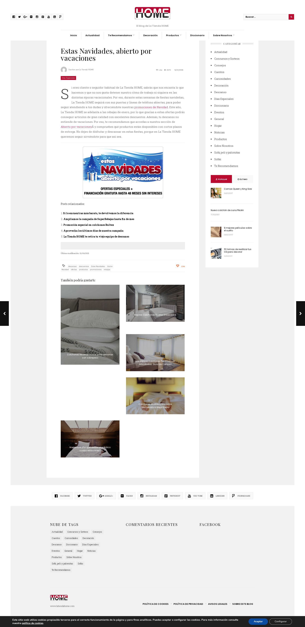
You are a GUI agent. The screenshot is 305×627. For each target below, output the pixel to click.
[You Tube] (49, 17)
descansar (72, 266)
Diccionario (197, 35)
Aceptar (258, 621)
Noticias (219, 132)
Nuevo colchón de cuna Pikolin (227, 210)
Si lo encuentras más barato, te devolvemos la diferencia (98, 213)
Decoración (150, 35)
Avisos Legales (217, 604)
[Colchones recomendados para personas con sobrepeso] (90, 325)
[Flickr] (31, 17)
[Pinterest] (43, 17)
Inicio (73, 35)
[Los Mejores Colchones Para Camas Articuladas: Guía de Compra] (155, 352)
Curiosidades (222, 78)
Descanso (220, 92)
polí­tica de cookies (32, 623)
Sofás (217, 159)
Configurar (281, 621)
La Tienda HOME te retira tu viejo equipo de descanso (96, 236)
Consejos (220, 65)
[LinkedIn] (54, 17)
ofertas (74, 269)
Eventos (219, 112)
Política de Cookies (156, 604)
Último (243, 179)
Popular (222, 179)
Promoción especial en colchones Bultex (88, 225)
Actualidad (92, 35)
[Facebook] (14, 17)
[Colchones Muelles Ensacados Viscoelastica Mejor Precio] (155, 395)
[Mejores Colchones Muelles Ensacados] (155, 303)
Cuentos (219, 72)
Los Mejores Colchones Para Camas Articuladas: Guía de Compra (155, 363)
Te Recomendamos (120, 35)
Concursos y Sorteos (227, 58)
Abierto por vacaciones (76, 126)
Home (110, 266)
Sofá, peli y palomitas (227, 152)
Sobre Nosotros (222, 35)
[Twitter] (19, 17)
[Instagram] (37, 17)
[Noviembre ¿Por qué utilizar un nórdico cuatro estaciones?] (90, 439)
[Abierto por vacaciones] (123, 172)
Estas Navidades (98, 266)
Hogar (218, 125)
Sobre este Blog (242, 604)
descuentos (84, 266)
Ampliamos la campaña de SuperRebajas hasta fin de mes (99, 219)
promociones (95, 269)
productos (83, 269)
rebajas (107, 269)
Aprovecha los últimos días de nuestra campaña (93, 230)
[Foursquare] (60, 17)
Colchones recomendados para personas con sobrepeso (90, 356)
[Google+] (25, 17)
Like (160, 70)
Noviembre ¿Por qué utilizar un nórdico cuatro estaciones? (90, 449)
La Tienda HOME (86, 69)
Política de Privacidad (188, 604)
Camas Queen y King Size (238, 188)
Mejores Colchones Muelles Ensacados (155, 314)
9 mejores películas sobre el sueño (238, 229)
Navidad (65, 269)
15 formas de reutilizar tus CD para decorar (237, 250)
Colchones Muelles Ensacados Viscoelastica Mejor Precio (155, 406)
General (219, 119)
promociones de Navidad (151, 107)
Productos (172, 35)
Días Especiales (68, 78)
